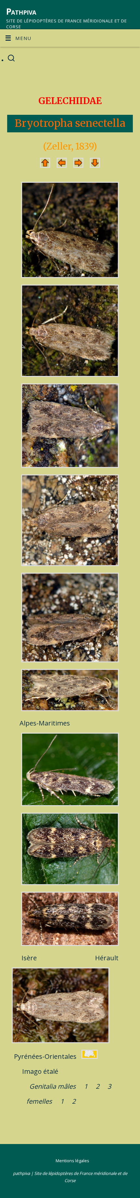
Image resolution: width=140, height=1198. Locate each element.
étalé (50, 1071)
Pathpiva (21, 11)
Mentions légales (72, 1161)
